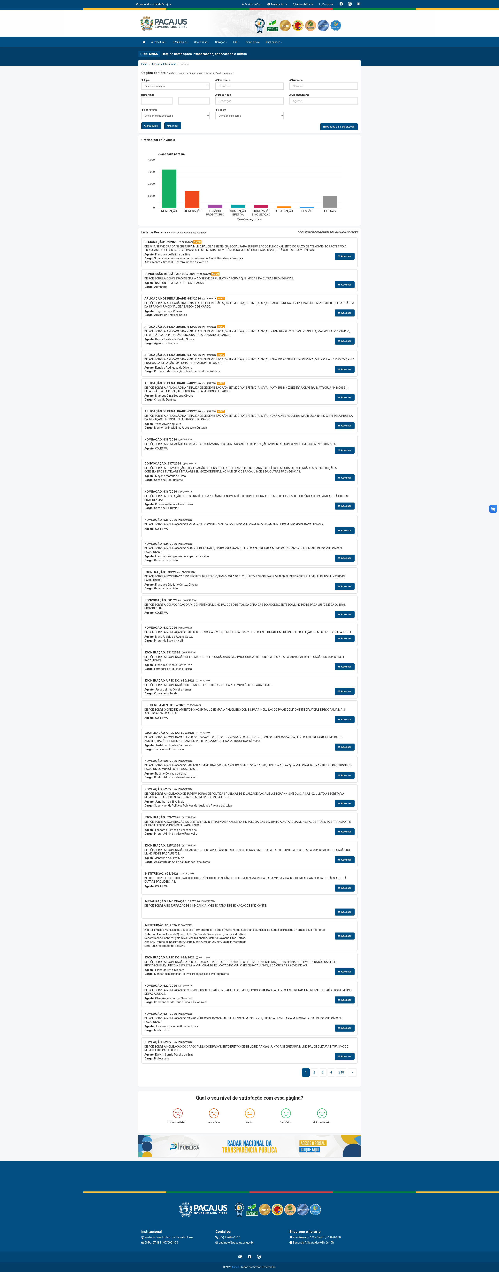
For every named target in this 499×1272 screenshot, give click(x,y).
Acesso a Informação (164, 64)
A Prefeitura (158, 42)
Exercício (224, 80)
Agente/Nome (301, 94)
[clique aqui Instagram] (259, 1256)
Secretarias (201, 42)
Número (297, 80)
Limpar (174, 125)
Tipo (146, 80)
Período (149, 94)
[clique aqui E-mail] (240, 1256)
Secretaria (150, 109)
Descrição (224, 94)
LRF (235, 42)
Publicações (273, 42)
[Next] (352, 1072)
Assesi (236, 1267)
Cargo (221, 109)
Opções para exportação (340, 126)
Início (144, 64)
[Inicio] (143, 42)
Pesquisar (152, 125)
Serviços (220, 42)
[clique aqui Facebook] (249, 1256)
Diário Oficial (253, 42)
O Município (180, 42)
